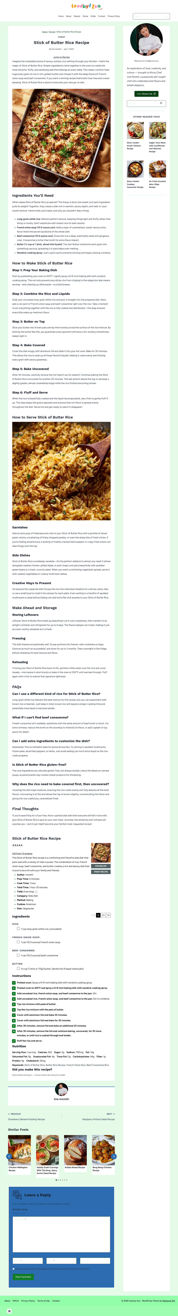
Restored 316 (169, 1301)
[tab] (56, 1180)
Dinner (85, 16)
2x (103, 915)
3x (108, 915)
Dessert (77, 16)
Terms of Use (43, 1301)
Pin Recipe (100, 866)
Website (85, 1260)
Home (61, 16)
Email (51, 1260)
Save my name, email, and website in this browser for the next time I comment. (53, 1269)
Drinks (93, 16)
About (68, 16)
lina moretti (56, 49)
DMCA (16, 1301)
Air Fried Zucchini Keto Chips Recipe (157, 184)
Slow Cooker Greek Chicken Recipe (134, 146)
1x (98, 915)
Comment (20, 1219)
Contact (101, 16)
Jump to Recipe (61, 57)
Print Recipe (101, 872)
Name (18, 1260)
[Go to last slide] (9, 1156)
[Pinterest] (9, 1311)
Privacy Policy (114, 16)
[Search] (161, 103)
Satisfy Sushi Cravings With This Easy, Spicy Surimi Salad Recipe (47, 1170)
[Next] (114, 1156)
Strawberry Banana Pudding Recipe (26, 1117)
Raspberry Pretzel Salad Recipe (98, 1117)
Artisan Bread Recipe (75, 1167)
